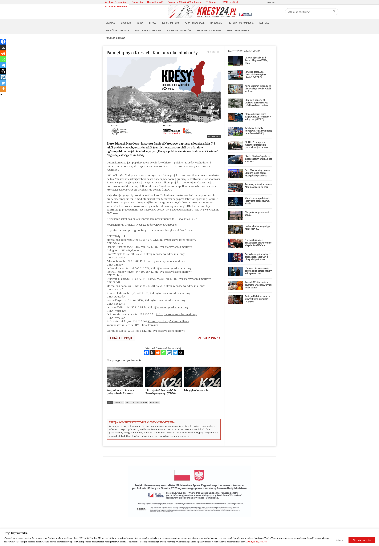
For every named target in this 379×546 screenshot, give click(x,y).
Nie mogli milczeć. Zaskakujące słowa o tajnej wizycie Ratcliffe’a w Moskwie (258, 244)
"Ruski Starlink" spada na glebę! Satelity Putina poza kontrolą (258, 159)
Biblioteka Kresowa (238, 30)
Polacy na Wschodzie (209, 30)
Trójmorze (212, 2)
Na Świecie (216, 23)
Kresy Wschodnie (139, 403)
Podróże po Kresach (117, 30)
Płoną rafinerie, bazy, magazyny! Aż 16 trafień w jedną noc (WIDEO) (258, 117)
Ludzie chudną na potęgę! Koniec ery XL (258, 227)
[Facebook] (146, 352)
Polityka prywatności (257, 541)
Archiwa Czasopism (116, 2)
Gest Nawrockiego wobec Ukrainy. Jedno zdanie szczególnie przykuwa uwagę (257, 174)
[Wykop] (169, 352)
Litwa (152, 23)
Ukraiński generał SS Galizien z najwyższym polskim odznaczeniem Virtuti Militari (256, 104)
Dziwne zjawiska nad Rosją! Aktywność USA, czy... (256, 60)
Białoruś (126, 23)
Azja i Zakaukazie (194, 23)
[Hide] (1, 94)
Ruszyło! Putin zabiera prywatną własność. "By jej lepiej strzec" (258, 285)
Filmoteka (137, 2)
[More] (3, 89)
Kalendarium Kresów (179, 30)
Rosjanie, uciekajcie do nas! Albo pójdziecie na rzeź (258, 185)
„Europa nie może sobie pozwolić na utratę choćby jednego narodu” (258, 271)
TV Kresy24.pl (230, 2)
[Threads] (181, 352)
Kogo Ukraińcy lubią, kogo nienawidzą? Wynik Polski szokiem (258, 88)
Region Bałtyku (170, 23)
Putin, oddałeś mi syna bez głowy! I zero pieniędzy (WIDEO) (258, 299)
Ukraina (110, 23)
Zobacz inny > (209, 338)
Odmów (339, 539)
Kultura (264, 23)
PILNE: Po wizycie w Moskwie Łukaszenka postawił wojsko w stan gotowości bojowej (256, 146)
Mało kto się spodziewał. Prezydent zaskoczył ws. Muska (257, 201)
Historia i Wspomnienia (240, 23)
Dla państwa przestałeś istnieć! (257, 213)
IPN (127, 403)
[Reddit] (157, 352)
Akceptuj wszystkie (362, 539)
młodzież (154, 403)
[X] (152, 352)
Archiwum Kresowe (116, 6)
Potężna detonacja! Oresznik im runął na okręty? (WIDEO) (255, 74)
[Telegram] (175, 352)
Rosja (140, 23)
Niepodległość (155, 2)
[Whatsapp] (163, 352)
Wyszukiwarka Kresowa (148, 30)
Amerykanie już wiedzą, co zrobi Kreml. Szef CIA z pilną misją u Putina (258, 257)
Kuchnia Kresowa (115, 38)
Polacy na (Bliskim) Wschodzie (185, 2)
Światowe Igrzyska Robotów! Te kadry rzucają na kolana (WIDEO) (258, 131)
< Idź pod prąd (120, 338)
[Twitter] (3, 83)
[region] (189, 537)
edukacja (119, 403)
